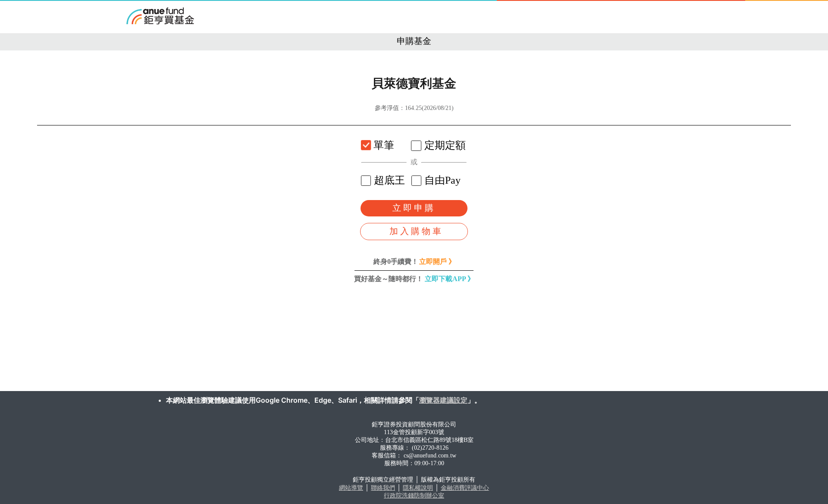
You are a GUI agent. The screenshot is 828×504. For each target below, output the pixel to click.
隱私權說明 (418, 488)
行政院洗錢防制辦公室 (414, 495)
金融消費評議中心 (465, 488)
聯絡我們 (383, 488)
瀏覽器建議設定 (443, 400)
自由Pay (442, 180)
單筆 (383, 145)
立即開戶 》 (437, 261)
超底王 (389, 180)
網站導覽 (351, 488)
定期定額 (445, 145)
